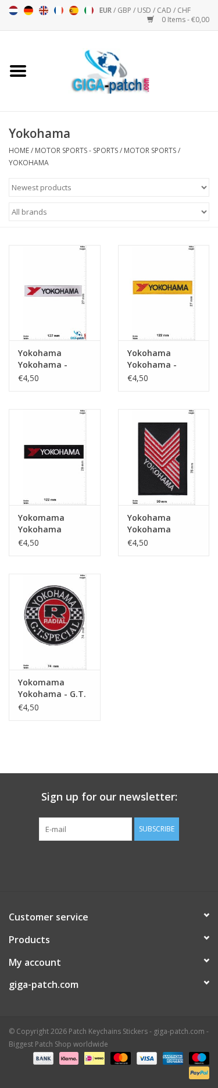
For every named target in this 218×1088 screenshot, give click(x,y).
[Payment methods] (42, 1057)
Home (19, 150)
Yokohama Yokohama (149, 523)
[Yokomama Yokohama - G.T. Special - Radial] (55, 622)
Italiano (89, 10)
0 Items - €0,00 (184, 19)
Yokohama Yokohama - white (42, 359)
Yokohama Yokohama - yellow (152, 359)
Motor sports (150, 150)
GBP (125, 10)
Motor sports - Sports (76, 150)
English (43, 10)
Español (73, 10)
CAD (165, 10)
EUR (106, 10)
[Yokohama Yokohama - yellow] (164, 293)
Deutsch (28, 10)
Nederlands (13, 10)
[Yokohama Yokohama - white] (55, 293)
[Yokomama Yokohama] (55, 457)
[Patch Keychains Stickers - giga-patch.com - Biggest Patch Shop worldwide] (127, 70)
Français (58, 10)
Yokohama (29, 163)
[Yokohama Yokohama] (164, 457)
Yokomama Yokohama (41, 523)
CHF (184, 10)
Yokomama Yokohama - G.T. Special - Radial (52, 688)
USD (145, 10)
